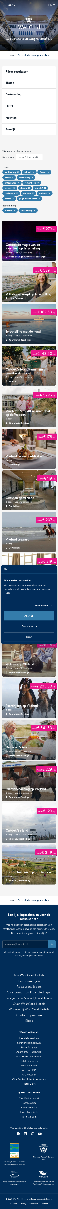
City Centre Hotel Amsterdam (29, 1079)
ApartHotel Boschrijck (29, 1052)
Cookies (13, 1203)
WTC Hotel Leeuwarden (29, 1056)
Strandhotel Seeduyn (29, 1042)
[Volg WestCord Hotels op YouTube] (40, 1134)
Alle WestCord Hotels (29, 975)
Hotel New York (29, 1112)
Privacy (23, 1203)
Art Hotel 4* (29, 1074)
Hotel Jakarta (29, 1103)
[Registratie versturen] (52, 944)
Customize (27, 626)
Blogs (29, 1020)
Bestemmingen (29, 981)
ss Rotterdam (29, 1116)
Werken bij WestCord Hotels (29, 1009)
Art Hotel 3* (29, 1070)
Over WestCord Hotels (29, 1003)
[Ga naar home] (29, 24)
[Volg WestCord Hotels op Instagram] (33, 1134)
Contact (44, 1203)
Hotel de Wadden (29, 1038)
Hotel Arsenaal (29, 1107)
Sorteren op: (8, 157)
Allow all (29, 615)
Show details (41, 605)
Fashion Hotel (29, 1065)
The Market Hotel (29, 1098)
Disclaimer (33, 1203)
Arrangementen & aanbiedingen (29, 992)
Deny (29, 636)
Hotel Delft (29, 1083)
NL (50, 4)
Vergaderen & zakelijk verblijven (29, 998)
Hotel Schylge (29, 1047)
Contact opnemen (29, 1015)
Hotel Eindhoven (29, 1061)
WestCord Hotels (20, 1199)
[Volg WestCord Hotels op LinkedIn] (25, 1134)
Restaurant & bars (29, 986)
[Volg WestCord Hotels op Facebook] (18, 1134)
